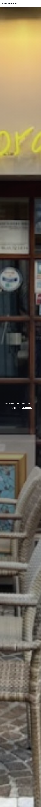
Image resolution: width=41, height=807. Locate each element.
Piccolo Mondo (9, 3)
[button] (37, 3)
